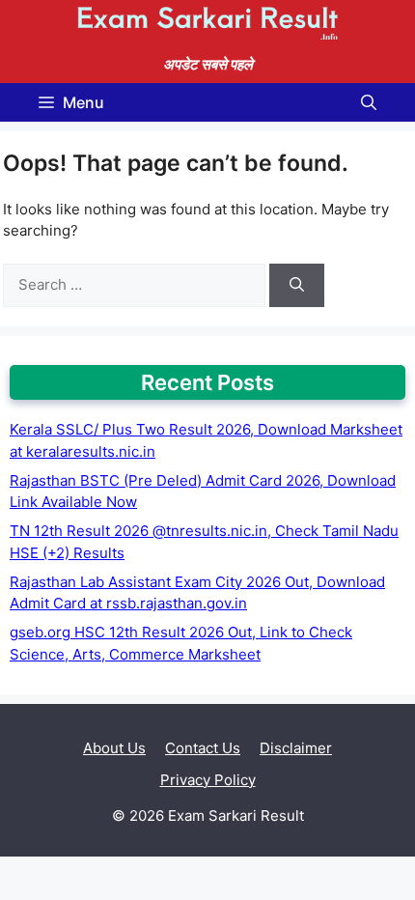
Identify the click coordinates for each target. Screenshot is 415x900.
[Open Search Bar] (369, 102)
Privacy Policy (208, 780)
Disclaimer (296, 748)
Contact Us (202, 748)
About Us (114, 748)
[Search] (296, 285)
